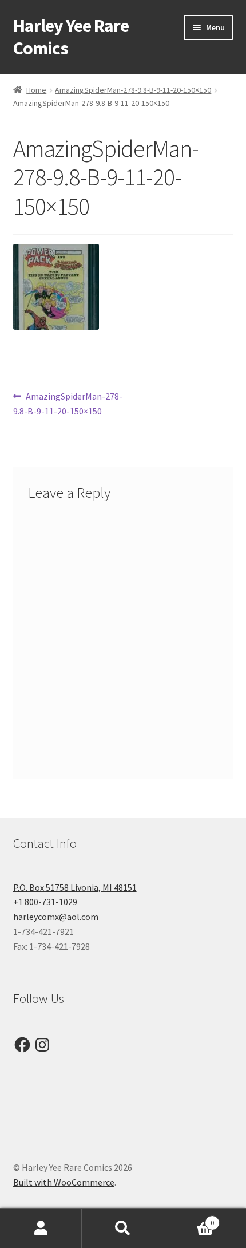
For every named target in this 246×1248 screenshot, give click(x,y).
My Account (41, 1228)
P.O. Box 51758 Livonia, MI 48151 (75, 887)
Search (123, 1228)
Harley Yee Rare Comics (71, 37)
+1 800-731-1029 (45, 901)
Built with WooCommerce (63, 1182)
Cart (189, 1218)
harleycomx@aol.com (55, 916)
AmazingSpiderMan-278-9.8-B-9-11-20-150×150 (133, 90)
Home (36, 90)
